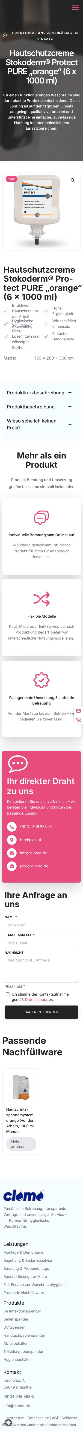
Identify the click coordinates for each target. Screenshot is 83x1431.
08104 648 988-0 (36, 826)
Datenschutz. (36, 999)
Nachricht (14, 953)
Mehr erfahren (18, 1144)
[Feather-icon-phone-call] (78, 719)
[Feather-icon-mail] (78, 710)
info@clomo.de (33, 852)
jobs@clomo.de (34, 865)
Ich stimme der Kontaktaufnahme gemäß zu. (40, 997)
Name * (11, 917)
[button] (73, 180)
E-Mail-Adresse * (20, 935)
